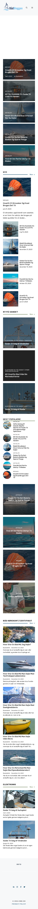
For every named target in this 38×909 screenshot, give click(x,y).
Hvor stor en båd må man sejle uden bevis (16, 737)
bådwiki (8, 67)
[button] (26, 8)
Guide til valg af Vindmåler (17, 344)
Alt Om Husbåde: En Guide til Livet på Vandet (18, 95)
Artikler (8, 91)
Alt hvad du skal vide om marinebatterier (16, 375)
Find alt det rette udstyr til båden (17, 160)
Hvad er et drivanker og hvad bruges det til (18, 71)
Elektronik (9, 340)
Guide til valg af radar (15, 409)
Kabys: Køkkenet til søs (19, 596)
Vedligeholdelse (12, 371)
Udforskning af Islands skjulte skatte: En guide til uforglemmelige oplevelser (20, 427)
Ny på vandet (10, 312)
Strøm (27, 370)
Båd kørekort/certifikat (17, 621)
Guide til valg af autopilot (14, 810)
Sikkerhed (28, 340)
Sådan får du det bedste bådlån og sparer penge (16, 138)
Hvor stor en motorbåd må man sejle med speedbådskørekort (17, 769)
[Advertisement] (19, 36)
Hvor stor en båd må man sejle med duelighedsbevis (18, 706)
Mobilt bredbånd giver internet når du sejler (19, 117)
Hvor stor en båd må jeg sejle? (17, 644)
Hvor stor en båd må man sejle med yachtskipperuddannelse (18, 675)
